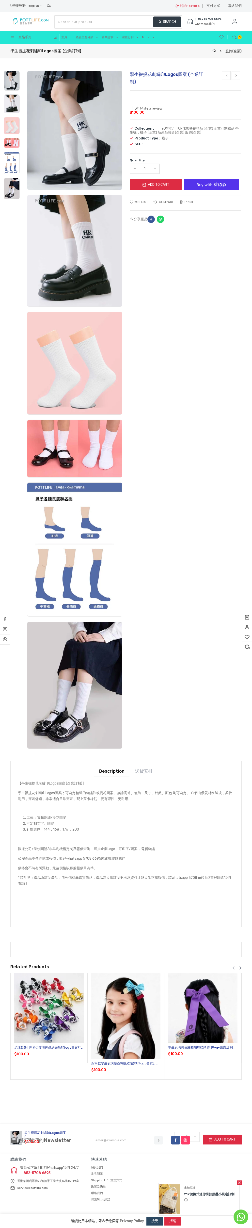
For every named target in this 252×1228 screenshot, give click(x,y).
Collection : (144, 129)
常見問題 (97, 1174)
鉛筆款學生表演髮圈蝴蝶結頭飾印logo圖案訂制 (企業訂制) (125, 1063)
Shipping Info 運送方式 (106, 1180)
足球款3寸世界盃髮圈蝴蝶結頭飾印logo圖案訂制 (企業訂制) (47, 1048)
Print (188, 202)
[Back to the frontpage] (214, 51)
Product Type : (147, 138)
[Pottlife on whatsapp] (5, 639)
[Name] (158, 1140)
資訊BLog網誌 (100, 1199)
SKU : (139, 144)
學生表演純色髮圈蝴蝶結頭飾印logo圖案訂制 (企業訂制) (200, 1047)
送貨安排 (144, 771)
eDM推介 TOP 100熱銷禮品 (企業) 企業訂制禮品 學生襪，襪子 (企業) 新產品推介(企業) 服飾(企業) (184, 130)
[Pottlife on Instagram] (5, 629)
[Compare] (247, 647)
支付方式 (213, 6)
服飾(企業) (233, 51)
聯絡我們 (235, 6)
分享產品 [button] (140, 219)
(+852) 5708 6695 (208, 18)
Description (112, 771)
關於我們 (97, 1167)
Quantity (137, 160)
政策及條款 (98, 1186)
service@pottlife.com (32, 1188)
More (146, 37)
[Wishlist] (247, 637)
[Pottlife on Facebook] (5, 619)
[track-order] (49, 5)
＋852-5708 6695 (35, 1173)
